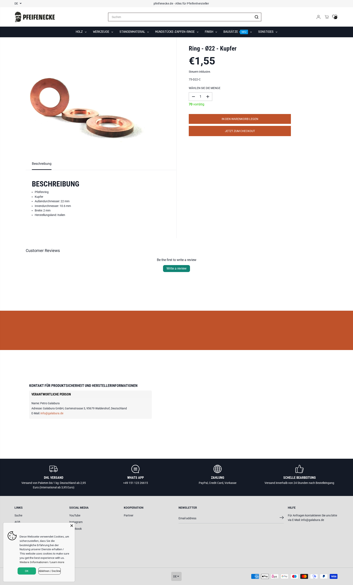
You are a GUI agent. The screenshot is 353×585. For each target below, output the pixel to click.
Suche (18, 515)
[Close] (72, 526)
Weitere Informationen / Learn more (42, 562)
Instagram (76, 522)
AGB (17, 522)
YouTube (74, 515)
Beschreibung (41, 164)
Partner (128, 515)
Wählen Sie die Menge (204, 88)
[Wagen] (326, 17)
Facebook (75, 528)
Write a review (176, 268)
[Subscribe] (282, 518)
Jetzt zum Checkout (240, 131)
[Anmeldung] (318, 17)
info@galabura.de (51, 413)
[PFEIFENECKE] (35, 17)
